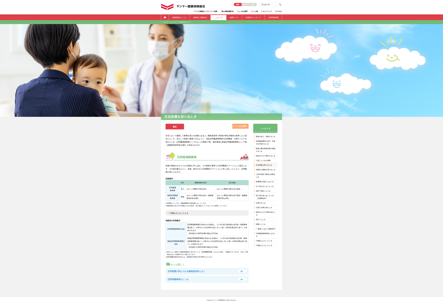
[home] (165, 17)
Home (165, 22)
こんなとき (172, 22)
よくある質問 (241, 126)
